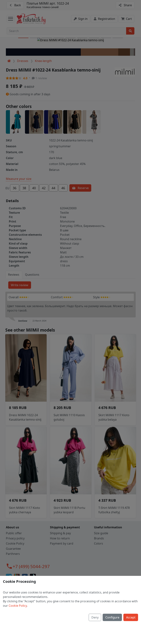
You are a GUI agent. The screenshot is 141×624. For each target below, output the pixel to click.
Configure (112, 617)
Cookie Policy (18, 606)
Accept (130, 617)
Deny (95, 617)
